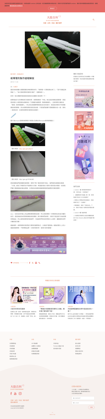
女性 (49, 23)
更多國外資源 (57, 348)
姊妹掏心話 (13, 356)
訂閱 (91, 407)
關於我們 (59, 23)
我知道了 (52, 8)
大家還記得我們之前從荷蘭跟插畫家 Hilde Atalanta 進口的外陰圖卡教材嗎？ (83, 218)
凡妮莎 (15, 87)
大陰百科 (13, 306)
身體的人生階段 (36, 346)
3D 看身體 (35, 343)
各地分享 (77, 346)
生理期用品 (13, 343)
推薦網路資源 (13, 359)
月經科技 (56, 343)
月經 (44, 23)
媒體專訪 (77, 348)
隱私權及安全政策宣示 (16, 6)
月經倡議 (12, 348)
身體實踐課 (35, 348)
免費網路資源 (35, 354)
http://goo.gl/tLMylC (25, 149)
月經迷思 (12, 351)
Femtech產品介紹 (58, 346)
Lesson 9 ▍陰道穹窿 (80, 212)
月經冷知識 (13, 354)
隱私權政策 (14, 402)
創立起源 (77, 343)
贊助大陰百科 (79, 351)
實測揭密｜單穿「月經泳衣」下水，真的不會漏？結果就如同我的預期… (83, 207)
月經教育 (12, 346)
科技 (53, 23)
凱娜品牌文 (20, 74)
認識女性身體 (35, 351)
